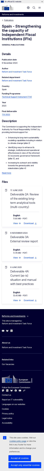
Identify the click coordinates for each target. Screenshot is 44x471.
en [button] (28, 7)
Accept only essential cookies (25, 465)
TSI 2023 (6, 114)
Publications (8, 20)
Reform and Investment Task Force (17, 72)
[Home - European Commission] (7, 7)
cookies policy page (17, 441)
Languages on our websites (13, 404)
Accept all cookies (20, 458)
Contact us (6, 395)
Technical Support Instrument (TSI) (17, 97)
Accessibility (7, 423)
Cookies (5, 409)
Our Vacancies (8, 364)
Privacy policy (8, 413)
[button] (17, 223)
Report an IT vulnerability (12, 399)
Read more (6, 173)
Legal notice (7, 418)
